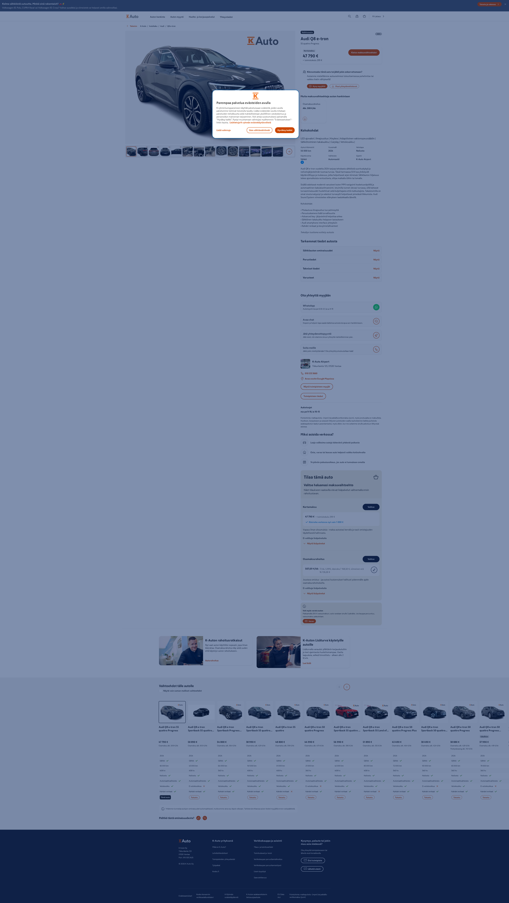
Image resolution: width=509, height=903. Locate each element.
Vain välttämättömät (259, 130)
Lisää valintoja (223, 130)
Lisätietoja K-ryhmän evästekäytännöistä (250, 122)
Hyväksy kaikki (284, 130)
